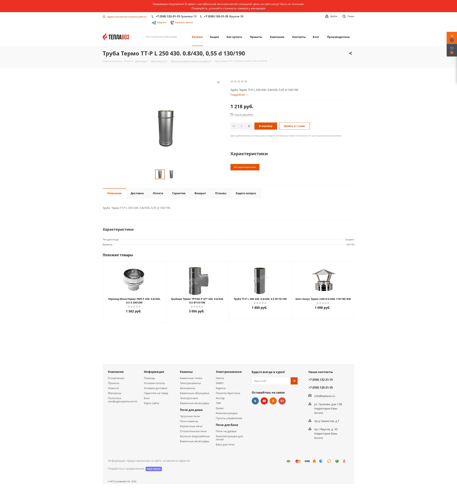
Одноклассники (273, 400)
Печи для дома (191, 410)
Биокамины (187, 388)
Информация (154, 372)
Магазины (114, 393)
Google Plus (282, 400)
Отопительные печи (193, 431)
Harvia (220, 378)
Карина (220, 388)
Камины (186, 372)
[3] (239, 81)
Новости (113, 388)
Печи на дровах (226, 431)
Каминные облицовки (194, 393)
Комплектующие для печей (229, 437)
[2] (235, 81)
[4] (242, 81)
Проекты (113, 383)
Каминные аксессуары (194, 403)
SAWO (220, 383)
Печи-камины (189, 421)
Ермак (220, 408)
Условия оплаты (154, 383)
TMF (218, 403)
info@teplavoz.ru (324, 396)
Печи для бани (227, 425)
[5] (245, 81)
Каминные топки (191, 378)
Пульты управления (229, 418)
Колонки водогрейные (195, 436)
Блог (147, 398)
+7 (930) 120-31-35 (216, 16)
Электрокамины (190, 383)
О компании (116, 378)
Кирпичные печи (191, 426)
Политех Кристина (228, 393)
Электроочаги (189, 398)
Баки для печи (225, 444)
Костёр (220, 398)
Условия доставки (155, 388)
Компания (116, 372)
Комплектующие (226, 413)
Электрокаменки (229, 372)
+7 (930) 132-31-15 (168, 16)
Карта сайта (151, 403)
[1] (232, 81)
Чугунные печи (190, 416)
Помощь (149, 378)
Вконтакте (255, 400)
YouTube (264, 400)
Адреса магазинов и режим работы (126, 16)
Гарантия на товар (156, 393)
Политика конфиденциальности (122, 399)
